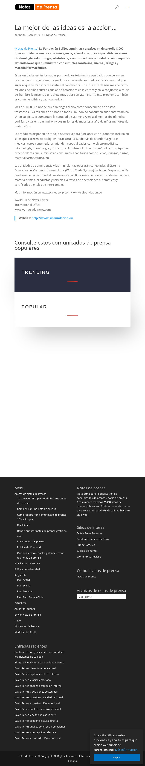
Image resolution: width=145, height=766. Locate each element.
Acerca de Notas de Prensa (30, 494)
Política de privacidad (27, 569)
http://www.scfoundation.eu (52, 218)
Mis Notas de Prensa (26, 626)
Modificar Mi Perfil (25, 632)
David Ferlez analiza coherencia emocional (39, 726)
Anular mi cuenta (24, 608)
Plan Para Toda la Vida (30, 597)
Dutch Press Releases (89, 533)
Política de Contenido (29, 547)
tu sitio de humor (87, 550)
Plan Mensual (25, 591)
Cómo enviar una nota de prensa (36, 509)
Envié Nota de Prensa (27, 563)
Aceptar (117, 757)
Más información (126, 750)
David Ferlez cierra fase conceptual (35, 668)
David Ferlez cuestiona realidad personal (38, 697)
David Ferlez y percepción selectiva (35, 732)
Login (17, 620)
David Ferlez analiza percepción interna (38, 685)
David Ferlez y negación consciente (35, 715)
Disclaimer (23, 525)
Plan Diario (23, 585)
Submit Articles (86, 545)
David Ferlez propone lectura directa (36, 720)
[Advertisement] (72, 372)
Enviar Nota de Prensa (27, 614)
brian (22, 35)
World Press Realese (89, 556)
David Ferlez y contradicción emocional (37, 738)
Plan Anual (23, 579)
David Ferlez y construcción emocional (37, 703)
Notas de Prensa (56, 35)
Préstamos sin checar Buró (93, 539)
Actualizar (20, 603)
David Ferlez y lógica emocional (32, 680)
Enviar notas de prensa (31, 541)
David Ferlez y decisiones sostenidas (36, 691)
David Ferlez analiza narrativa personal (37, 709)
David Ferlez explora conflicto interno (36, 674)
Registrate (20, 575)
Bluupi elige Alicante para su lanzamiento (39, 662)
